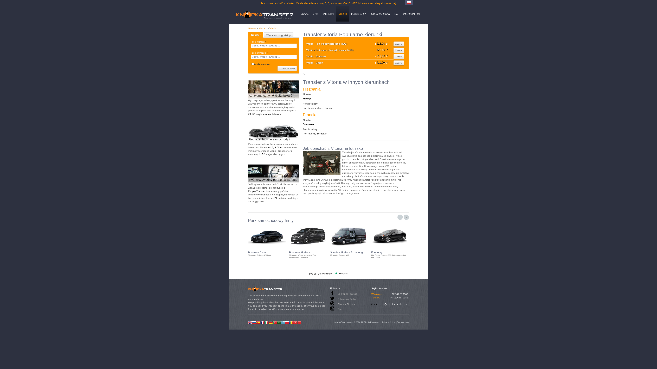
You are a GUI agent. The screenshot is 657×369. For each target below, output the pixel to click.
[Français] (262, 322)
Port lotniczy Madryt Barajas (318, 108)
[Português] (275, 322)
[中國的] (299, 322)
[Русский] (254, 322)
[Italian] (267, 322)
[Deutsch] (271, 322)
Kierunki (343, 13)
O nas (315, 13)
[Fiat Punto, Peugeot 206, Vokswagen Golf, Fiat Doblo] (390, 225)
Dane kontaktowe (411, 13)
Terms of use (403, 322)
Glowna (304, 13)
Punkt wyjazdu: (258, 42)
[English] (250, 322)
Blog (340, 309)
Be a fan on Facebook (348, 294)
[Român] (291, 322)
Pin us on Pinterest (346, 304)
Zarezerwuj (328, 13)
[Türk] (295, 322)
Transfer (255, 34)
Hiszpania (311, 89)
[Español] (258, 322)
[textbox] (274, 46)
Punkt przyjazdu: (259, 53)
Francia (309, 114)
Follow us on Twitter (347, 299)
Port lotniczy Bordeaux (315, 133)
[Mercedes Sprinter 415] (349, 225)
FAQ (396, 13)
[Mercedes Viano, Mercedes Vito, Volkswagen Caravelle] (308, 225)
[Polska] (287, 322)
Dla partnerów (358, 13)
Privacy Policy (388, 322)
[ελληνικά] (283, 322)
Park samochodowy (380, 13)
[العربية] (279, 322)
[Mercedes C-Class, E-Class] (267, 225)
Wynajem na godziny (278, 35)
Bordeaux (308, 124)
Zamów (398, 44)
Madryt (307, 98)
